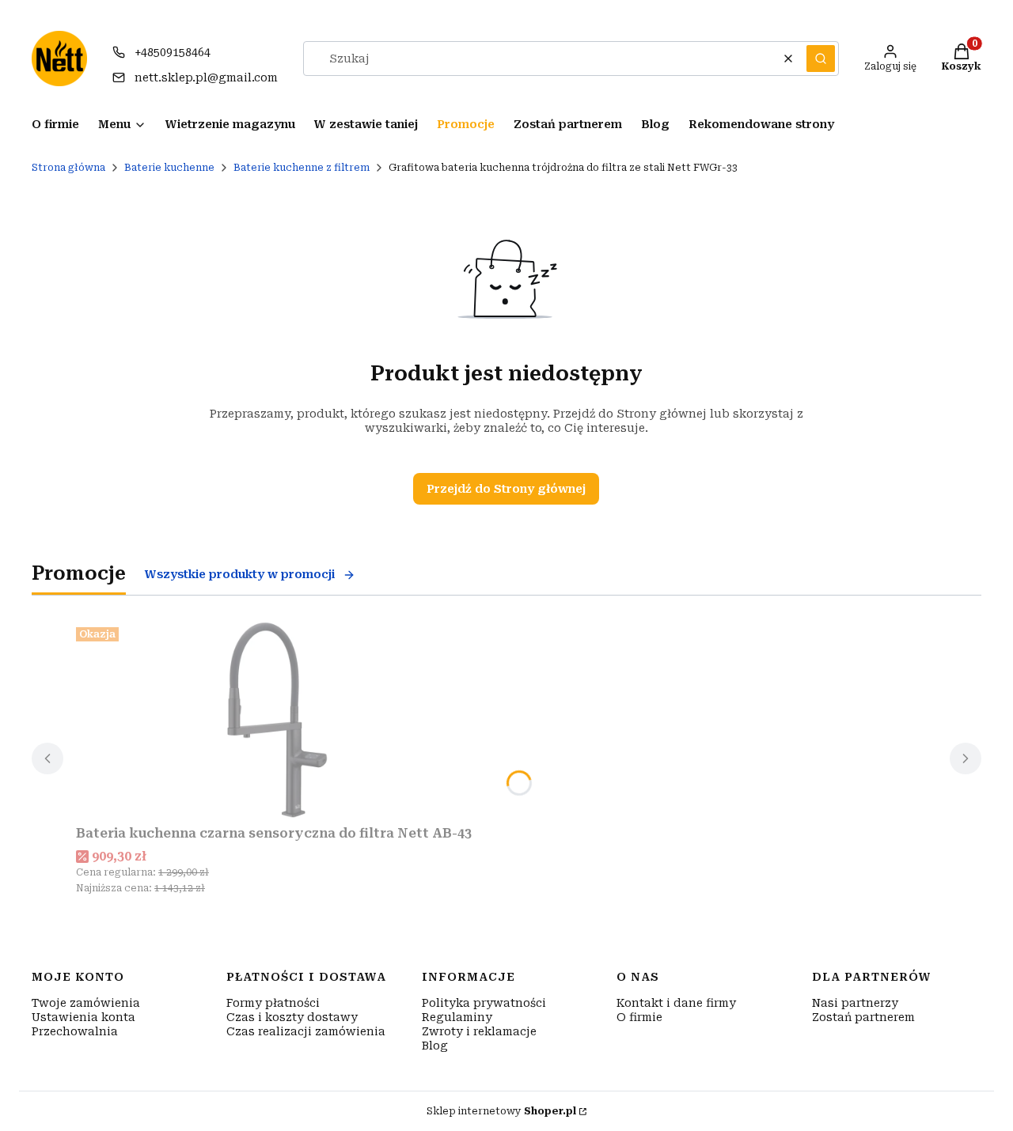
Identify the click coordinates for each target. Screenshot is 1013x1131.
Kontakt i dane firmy (676, 1003)
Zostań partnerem (863, 1017)
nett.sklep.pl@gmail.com (206, 77)
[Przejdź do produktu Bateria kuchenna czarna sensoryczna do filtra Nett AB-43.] (274, 720)
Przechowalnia (75, 1031)
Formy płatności (273, 1003)
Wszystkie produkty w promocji (240, 574)
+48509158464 (173, 52)
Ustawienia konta (83, 1017)
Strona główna (68, 167)
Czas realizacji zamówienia (305, 1031)
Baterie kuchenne (169, 167)
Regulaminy (457, 1017)
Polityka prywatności (484, 1003)
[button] (820, 58)
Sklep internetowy (501, 1111)
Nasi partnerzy (855, 1003)
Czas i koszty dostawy (292, 1017)
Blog (435, 1045)
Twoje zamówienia (86, 1003)
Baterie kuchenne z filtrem (301, 167)
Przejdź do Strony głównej (506, 488)
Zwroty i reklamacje (479, 1031)
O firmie (639, 1017)
